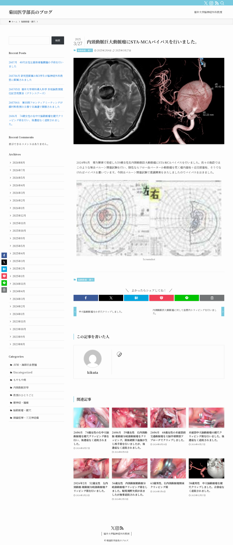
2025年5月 (19, 246)
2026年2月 (19, 200)
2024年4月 (19, 291)
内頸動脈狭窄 (21, 387)
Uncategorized (22, 372)
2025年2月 (19, 268)
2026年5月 (19, 177)
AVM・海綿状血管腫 (25, 364)
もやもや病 (19, 380)
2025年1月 (19, 276)
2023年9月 (19, 336)
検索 (57, 40)
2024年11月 (19, 284)
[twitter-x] (205, 2)
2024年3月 (19, 299)
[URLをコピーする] (212, 298)
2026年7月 (19, 170)
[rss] (216, 2)
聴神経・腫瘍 (21, 402)
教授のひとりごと (23, 395)
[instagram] (210, 2)
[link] (119, 354)
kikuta (92, 372)
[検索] (221, 2)
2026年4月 (19, 185)
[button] (86, 298)
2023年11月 (19, 321)
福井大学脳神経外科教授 (117, 533)
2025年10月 (19, 230)
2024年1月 (19, 314)
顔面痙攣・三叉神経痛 (26, 417)
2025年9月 (19, 238)
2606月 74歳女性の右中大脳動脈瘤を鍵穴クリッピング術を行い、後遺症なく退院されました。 (36, 120)
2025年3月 (19, 261)
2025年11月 (19, 223)
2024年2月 (19, 306)
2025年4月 (19, 253)
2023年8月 (19, 344)
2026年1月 (19, 208)
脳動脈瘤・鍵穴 (85, 50)
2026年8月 (19, 162)
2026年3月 (19, 193)
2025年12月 (19, 215)
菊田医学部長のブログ (30, 12)
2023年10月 (19, 329)
